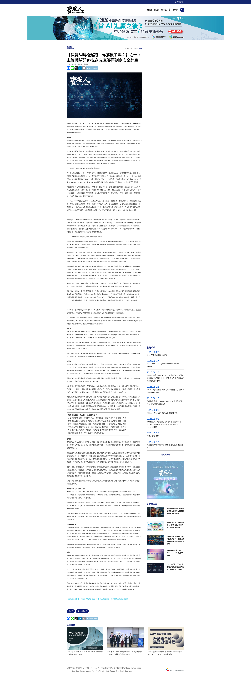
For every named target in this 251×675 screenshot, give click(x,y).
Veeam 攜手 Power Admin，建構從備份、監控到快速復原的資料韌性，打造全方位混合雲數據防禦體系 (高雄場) (165, 378)
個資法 (70, 611)
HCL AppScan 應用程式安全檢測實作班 (162, 413)
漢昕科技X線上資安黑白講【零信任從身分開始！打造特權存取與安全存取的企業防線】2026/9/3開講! (164, 424)
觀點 (156, 9)
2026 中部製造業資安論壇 (157, 355)
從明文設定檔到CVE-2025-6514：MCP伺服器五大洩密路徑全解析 (85, 653)
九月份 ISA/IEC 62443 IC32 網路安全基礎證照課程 (165, 446)
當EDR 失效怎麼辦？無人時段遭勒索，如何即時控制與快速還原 (165, 391)
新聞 (149, 9)
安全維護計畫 (82, 611)
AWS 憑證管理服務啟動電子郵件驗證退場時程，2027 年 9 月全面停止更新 (165, 653)
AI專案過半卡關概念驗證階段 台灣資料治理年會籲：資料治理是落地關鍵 (124, 653)
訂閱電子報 (179, 2)
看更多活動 (165, 455)
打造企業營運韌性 (154, 436)
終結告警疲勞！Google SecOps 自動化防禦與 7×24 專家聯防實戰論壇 (164, 402)
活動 (175, 9)
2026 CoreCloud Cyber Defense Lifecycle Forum (163, 365)
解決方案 (166, 9)
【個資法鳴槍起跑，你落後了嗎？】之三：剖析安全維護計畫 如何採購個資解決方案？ (97, 599)
